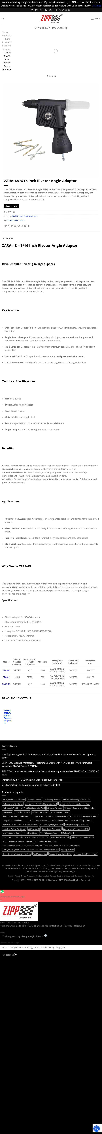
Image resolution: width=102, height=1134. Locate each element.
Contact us (89, 876)
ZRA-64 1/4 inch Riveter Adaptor (7, 714)
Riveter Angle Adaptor (16, 220)
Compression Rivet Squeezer (14, 820)
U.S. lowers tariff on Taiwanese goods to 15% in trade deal (31, 784)
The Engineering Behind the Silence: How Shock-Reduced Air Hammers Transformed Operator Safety (49, 756)
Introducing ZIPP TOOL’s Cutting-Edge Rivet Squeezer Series (32, 779)
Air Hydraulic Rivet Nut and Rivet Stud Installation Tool (24, 808)
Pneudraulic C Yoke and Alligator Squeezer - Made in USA (25, 837)
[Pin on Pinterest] (19, 226)
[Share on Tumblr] (28, 226)
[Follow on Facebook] (57, 10)
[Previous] (4, 715)
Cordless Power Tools (59, 820)
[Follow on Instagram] (60, 10)
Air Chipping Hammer (52, 799)
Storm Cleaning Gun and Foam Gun (17, 854)
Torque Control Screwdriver (60, 854)
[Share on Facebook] (9, 226)
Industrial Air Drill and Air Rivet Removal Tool (20, 824)
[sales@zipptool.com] (36, 10)
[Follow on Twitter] (63, 10)
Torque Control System (60, 876)
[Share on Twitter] (12, 226)
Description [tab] (7, 238)
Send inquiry (11, 206)
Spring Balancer (67, 849)
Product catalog (42, 876)
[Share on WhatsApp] (6, 226)
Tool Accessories (40, 854)
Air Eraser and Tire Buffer (13, 804)
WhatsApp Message (9, 942)
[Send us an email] (66, 10)
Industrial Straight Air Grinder (76, 824)
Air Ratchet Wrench (22, 812)
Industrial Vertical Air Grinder (14, 829)
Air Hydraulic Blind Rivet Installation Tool (41, 804)
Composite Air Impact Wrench (85, 816)
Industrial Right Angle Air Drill (51, 824)
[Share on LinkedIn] (25, 226)
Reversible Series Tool (60, 837)
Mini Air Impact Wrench (49, 833)
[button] (95, 19)
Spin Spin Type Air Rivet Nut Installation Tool (62, 845)
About (17, 876)
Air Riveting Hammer (40, 812)
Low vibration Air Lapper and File (76, 829)
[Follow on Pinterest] (69, 10)
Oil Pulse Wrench (67, 833)
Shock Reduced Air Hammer (46, 841)
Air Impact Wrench (54, 808)
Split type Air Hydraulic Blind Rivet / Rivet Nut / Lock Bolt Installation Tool (31, 849)
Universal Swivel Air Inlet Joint (85, 854)
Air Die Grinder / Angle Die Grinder (76, 799)
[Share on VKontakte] (22, 226)
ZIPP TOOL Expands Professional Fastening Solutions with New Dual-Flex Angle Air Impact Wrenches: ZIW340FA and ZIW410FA (47, 764)
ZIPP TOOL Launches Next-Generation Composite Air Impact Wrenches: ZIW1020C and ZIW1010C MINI (50, 773)
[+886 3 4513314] (46, 10)
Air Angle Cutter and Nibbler (14, 799)
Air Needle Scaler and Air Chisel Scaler (79, 808)
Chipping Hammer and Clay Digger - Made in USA (52, 816)
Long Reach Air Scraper (51, 829)
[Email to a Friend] (15, 226)
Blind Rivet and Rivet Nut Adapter (25, 216)
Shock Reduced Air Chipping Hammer (17, 841)
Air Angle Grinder (34, 799)
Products (6, 35)
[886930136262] (50, 10)
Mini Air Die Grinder (30, 833)
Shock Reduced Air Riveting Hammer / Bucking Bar (22, 845)
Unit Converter (77, 876)
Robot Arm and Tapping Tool (82, 837)
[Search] (3, 18)
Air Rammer (7, 812)
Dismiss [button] (97, 5)
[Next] (11, 715)
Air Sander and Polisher (60, 812)
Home (5, 32)
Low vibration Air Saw (11, 833)
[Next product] (56, 51)
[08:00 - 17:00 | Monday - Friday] (41, 10)
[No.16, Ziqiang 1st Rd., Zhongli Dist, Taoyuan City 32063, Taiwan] (32, 10)
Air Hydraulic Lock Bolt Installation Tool (74, 804)
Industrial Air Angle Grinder (81, 820)
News (23, 876)
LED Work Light (34, 829)
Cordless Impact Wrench (38, 820)
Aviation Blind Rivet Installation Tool (17, 816)
